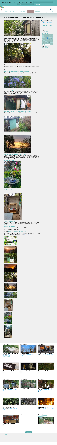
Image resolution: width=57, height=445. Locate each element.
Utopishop (11, 11)
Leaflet (43, 44)
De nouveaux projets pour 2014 (43, 406)
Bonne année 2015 (25, 370)
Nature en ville (31, 11)
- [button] (43, 37)
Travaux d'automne (8, 388)
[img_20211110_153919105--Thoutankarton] (17, 53)
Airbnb (5, 224)
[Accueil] (2, 8)
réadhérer (7, 234)
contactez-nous (7, 436)
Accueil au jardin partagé (45, 388)
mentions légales (7, 441)
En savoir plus (37, 4)
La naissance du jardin (44, 425)
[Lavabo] (12, 174)
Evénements (38, 11)
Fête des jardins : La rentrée (10, 353)
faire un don (6, 438)
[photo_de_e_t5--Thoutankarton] (17, 144)
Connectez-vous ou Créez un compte (43, 1)
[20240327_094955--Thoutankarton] (17, 124)
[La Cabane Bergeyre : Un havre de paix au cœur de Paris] (10, 240)
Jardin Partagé (47, 25)
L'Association (23, 11)
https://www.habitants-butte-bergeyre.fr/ (17, 231)
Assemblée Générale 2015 (45, 353)
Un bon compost (24, 388)
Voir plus (28, 432)
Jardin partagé (45, 47)
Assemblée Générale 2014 (10, 423)
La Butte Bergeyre (45, 32)
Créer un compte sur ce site (27, 416)
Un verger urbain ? (25, 353)
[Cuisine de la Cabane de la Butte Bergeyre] (13, 206)
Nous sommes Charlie (8, 370)
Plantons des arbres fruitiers (28, 406)
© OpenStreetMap (47, 44)
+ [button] (43, 35)
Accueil (6, 11)
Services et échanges (47, 11)
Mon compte (50, 6)
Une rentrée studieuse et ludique (8, 406)
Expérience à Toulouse (44, 370)
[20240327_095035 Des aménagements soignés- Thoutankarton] (17, 102)
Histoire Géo (16, 11)
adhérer (5, 434)
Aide (52, 11)
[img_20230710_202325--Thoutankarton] (17, 82)
